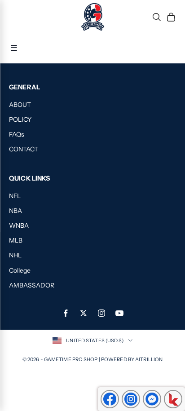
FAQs (16, 134)
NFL (15, 196)
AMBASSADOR (31, 285)
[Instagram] (131, 399)
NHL (15, 255)
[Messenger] (152, 399)
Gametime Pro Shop (71, 359)
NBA (15, 211)
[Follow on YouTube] (119, 313)
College (20, 270)
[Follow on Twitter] (83, 313)
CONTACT (23, 149)
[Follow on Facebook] (65, 313)
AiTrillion (149, 359)
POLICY (20, 119)
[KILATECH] (173, 399)
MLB (15, 240)
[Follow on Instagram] (101, 313)
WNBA (19, 225)
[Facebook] (110, 399)
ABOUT (20, 105)
